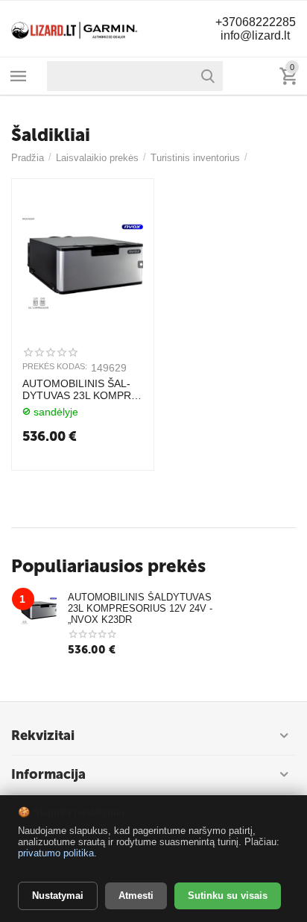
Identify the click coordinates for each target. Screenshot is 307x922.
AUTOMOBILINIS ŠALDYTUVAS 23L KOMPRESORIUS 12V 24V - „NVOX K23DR (82, 390)
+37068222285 (255, 22)
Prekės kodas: (54, 366)
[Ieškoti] (208, 76)
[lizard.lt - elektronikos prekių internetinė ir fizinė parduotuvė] (74, 28)
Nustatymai (57, 895)
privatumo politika (56, 853)
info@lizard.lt (255, 35)
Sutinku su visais (228, 895)
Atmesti (136, 895)
